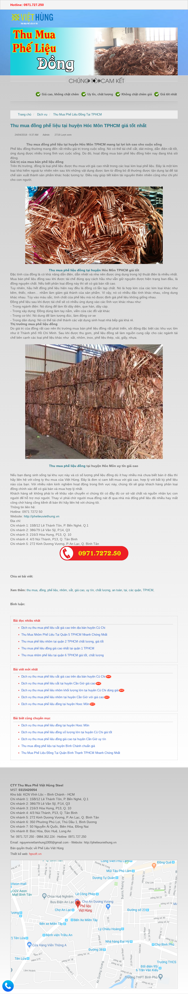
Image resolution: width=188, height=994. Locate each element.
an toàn (117, 590)
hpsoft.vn (34, 854)
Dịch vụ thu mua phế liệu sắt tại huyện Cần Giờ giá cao (58, 683)
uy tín (90, 590)
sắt (71, 590)
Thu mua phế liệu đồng (67, 466)
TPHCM (148, 590)
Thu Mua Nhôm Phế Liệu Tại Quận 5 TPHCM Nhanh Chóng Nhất (64, 634)
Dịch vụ (42, 114)
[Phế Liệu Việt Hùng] (32, 18)
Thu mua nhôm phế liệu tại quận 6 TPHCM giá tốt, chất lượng (62, 655)
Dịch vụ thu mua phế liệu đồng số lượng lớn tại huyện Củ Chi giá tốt (66, 732)
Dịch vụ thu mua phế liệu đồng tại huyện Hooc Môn (55, 704)
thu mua (32, 590)
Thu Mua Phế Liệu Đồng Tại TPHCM (77, 114)
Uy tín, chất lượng (78, 94)
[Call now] (8, 985)
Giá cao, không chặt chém (38, 94)
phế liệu (52, 590)
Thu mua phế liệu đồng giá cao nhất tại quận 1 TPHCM (57, 648)
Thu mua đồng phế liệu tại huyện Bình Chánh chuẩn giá (58, 746)
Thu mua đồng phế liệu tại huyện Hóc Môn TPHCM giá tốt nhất (78, 125)
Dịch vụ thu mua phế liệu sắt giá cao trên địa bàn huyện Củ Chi (63, 627)
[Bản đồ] (94, 924)
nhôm (63, 590)
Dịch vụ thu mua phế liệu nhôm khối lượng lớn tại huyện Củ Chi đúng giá (69, 690)
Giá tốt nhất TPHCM (152, 94)
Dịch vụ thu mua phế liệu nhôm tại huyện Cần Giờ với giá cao (62, 697)
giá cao (79, 590)
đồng (42, 590)
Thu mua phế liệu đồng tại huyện (75, 270)
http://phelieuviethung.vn (41, 516)
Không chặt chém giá (115, 94)
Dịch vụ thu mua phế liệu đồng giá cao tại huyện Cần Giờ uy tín (63, 739)
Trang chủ (24, 114)
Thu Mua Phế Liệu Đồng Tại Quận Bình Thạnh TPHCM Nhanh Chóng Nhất (70, 753)
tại (125, 590)
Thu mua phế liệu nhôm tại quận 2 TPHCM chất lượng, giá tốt (62, 641)
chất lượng (103, 590)
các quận (135, 590)
